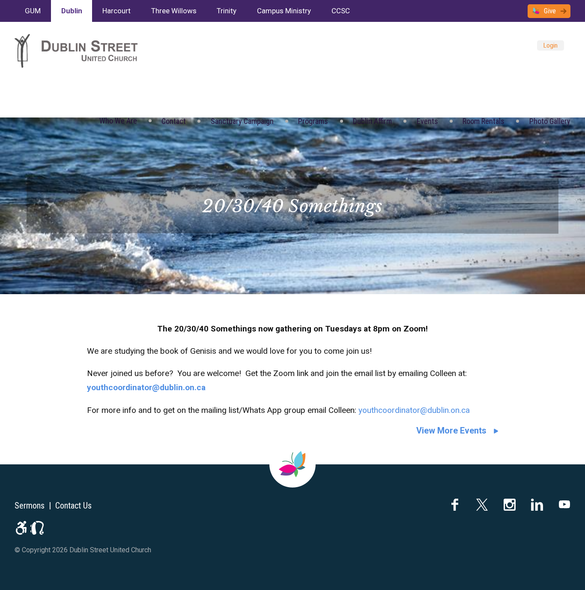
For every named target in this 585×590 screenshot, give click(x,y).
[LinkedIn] (537, 505)
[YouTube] (564, 505)
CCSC (340, 10)
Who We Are (118, 120)
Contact (173, 121)
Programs (313, 121)
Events (427, 121)
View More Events (451, 430)
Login (550, 45)
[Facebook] (455, 505)
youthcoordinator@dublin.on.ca (414, 410)
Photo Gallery (549, 121)
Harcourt (116, 10)
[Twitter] (482, 505)
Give (550, 10)
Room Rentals (483, 121)
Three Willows (174, 10)
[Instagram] (510, 505)
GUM (33, 10)
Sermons (30, 505)
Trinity (226, 10)
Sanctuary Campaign (242, 121)
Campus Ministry (284, 10)
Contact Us (73, 505)
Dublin (71, 10)
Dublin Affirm (372, 121)
